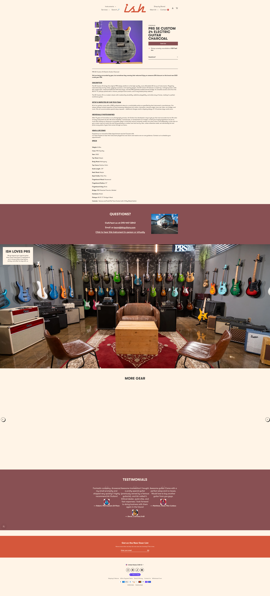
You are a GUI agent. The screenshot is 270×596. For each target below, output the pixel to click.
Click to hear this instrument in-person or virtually (120, 232)
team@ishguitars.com (124, 227)
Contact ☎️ (164, 10)
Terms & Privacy (138, 578)
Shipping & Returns (113, 578)
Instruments (109, 6)
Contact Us (147, 578)
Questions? (152, 57)
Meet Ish (153, 10)
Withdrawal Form (157, 578)
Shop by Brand (159, 6)
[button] (4, 526)
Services (104, 10)
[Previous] (3, 419)
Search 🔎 (116, 10)
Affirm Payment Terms (126, 578)
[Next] (267, 419)
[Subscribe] (148, 550)
